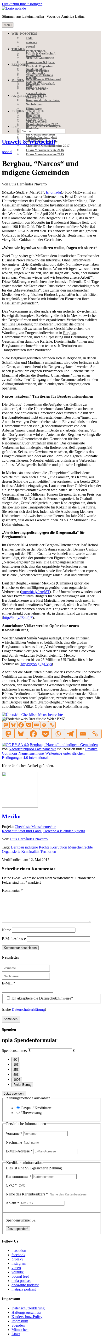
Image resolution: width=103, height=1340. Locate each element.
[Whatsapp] (58, 734)
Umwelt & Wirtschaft (28, 142)
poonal (7, 152)
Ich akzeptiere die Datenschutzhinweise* (42, 998)
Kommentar (12, 890)
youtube (17, 1272)
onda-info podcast (25, 1285)
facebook (18, 1255)
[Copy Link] (52, 725)
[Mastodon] (6, 725)
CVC (11, 1185)
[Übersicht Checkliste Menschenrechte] (32, 715)
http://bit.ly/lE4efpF (18, 618)
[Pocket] (29, 725)
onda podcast (21, 1281)
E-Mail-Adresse (14, 939)
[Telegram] (70, 734)
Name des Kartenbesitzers (27, 1194)
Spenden (18, 1325)
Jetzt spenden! (14, 1093)
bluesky (17, 1259)
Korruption (58, 847)
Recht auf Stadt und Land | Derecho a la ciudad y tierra (43, 831)
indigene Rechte (37, 847)
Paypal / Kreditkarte (36, 1108)
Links (15, 1334)
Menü (7, 25)
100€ (16, 1079)
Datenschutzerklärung (28, 1009)
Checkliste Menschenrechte (35, 827)
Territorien (48, 851)
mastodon (18, 1250)
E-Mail (8, 983)
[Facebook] (21, 725)
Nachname (14, 1142)
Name (6, 930)
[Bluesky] (13, 725)
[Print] (44, 725)
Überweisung (31, 1113)
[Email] (36, 725)
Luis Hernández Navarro (29, 839)
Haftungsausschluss (26, 1312)
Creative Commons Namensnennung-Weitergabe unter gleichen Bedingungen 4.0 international (49, 753)
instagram (18, 1263)
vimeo (16, 1268)
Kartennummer (18, 1176)
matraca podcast (23, 1289)
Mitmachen (20, 1330)
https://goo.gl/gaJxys (36, 664)
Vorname (14, 1133)
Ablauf (12, 1203)
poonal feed (20, 1276)
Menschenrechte (80, 847)
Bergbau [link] (69, 333)
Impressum (19, 1321)
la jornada (53, 192)
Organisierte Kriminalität (20, 851)
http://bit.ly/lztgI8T (35, 592)
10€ (15, 1064)
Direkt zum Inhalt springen (22, 4)
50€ (15, 1074)
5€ (15, 1059)
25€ (15, 1069)
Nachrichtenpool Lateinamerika (32, 749)
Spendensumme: (14, 1050)
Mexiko (11, 816)
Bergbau (17, 847)
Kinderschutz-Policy (26, 1317)
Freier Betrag (22, 1084)
